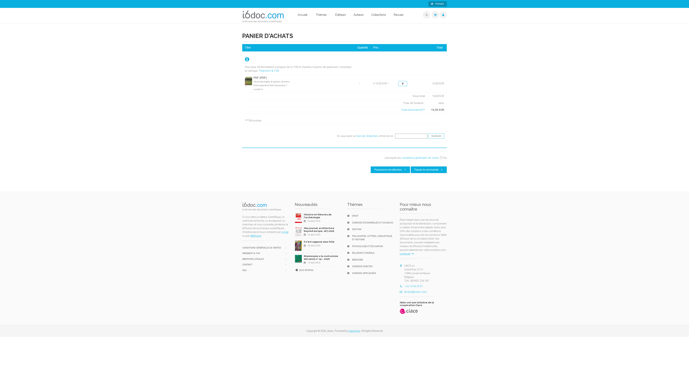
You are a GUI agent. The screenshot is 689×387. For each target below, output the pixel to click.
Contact (247, 264)
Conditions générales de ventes (261, 247)
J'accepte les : (415, 157)
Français (439, 4)
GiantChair (354, 330)
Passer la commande (426, 169)
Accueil (302, 14)
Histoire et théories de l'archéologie (318, 216)
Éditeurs (340, 14)
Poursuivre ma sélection (388, 169)
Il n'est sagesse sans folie (319, 241)
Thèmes (321, 14)
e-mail (285, 232)
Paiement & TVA (268, 70)
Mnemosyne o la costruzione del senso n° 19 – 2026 (321, 257)
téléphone (255, 235)
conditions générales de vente (420, 157)
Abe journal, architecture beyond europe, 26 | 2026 (319, 229)
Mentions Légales (253, 259)
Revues (399, 14)
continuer (405, 253)
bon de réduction (367, 136)
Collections (378, 14)
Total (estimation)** (413, 109)
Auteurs (358, 14)
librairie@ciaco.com (415, 291)
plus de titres (306, 270)
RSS (244, 270)
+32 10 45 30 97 (413, 286)
